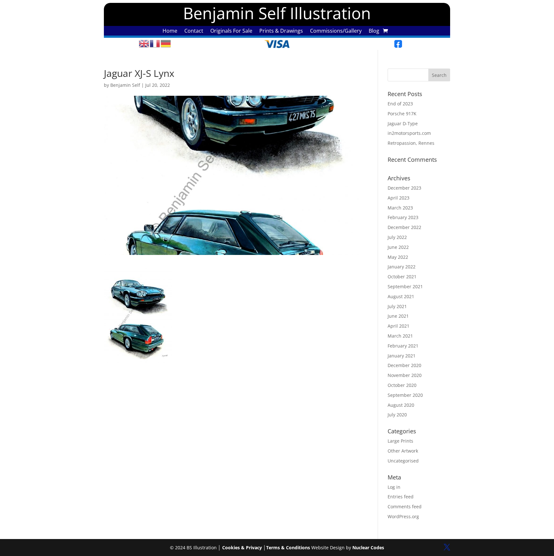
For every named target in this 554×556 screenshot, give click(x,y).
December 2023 (404, 188)
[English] (144, 43)
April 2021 (398, 326)
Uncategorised (403, 461)
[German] (166, 43)
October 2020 (402, 385)
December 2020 (404, 365)
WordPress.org (403, 516)
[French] (155, 43)
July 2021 (397, 306)
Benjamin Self (125, 85)
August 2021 (401, 296)
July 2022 (397, 237)
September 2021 (405, 286)
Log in (394, 487)
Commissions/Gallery (336, 31)
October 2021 (402, 277)
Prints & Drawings (281, 31)
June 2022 (398, 247)
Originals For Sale (231, 31)
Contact (193, 31)
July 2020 (397, 415)
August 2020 (401, 405)
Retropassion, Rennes (411, 143)
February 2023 (403, 217)
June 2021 (398, 316)
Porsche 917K (402, 113)
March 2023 (400, 208)
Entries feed (401, 497)
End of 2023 (400, 104)
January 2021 (402, 356)
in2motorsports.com (409, 133)
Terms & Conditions (288, 547)
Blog (374, 31)
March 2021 (400, 336)
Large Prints (400, 441)
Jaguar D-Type (403, 123)
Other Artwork (403, 451)
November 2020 (405, 375)
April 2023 (398, 198)
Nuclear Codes (368, 547)
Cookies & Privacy (242, 547)
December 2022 (404, 227)
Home (170, 31)
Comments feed (405, 506)
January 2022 (402, 267)
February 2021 (403, 346)
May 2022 (398, 257)
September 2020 (405, 395)
